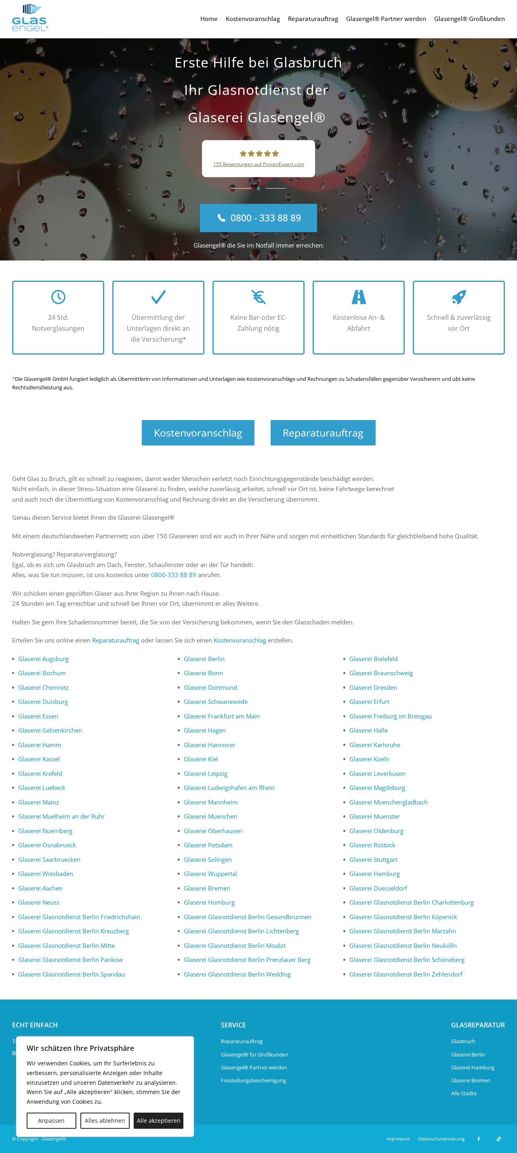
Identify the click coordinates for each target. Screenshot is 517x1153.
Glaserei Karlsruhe (374, 745)
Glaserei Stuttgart (373, 859)
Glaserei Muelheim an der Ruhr (61, 816)
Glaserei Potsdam (208, 845)
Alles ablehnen (105, 1120)
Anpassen (51, 1120)
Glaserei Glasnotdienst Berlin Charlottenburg (411, 902)
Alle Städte (464, 1093)
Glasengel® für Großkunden (254, 1054)
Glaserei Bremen (207, 888)
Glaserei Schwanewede (216, 701)
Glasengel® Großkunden (469, 19)
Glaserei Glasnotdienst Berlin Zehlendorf (405, 974)
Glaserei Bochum (42, 673)
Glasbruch (463, 1041)
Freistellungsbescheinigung (253, 1080)
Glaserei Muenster (374, 816)
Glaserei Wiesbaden (45, 873)
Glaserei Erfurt (369, 701)
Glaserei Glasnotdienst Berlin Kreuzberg (73, 931)
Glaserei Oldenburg (376, 831)
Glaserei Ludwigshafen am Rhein (229, 787)
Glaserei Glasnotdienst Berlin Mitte (66, 945)
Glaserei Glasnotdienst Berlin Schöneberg (406, 960)
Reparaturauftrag (313, 19)
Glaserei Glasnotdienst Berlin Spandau (71, 974)
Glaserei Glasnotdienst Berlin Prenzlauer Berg (247, 960)
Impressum (398, 1139)
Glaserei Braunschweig (381, 673)
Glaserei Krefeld (40, 773)
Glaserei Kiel (201, 759)
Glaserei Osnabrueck (47, 845)
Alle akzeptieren (159, 1120)
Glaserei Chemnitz (43, 687)
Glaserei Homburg (209, 902)
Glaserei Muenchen (210, 816)
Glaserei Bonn (203, 673)
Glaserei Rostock (372, 845)
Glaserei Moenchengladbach (388, 802)
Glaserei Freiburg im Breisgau (390, 716)
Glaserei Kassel (39, 759)
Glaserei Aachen (40, 888)
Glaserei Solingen (208, 859)
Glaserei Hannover (209, 745)
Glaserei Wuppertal (210, 873)
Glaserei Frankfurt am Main (222, 716)
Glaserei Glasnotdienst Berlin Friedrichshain (79, 917)
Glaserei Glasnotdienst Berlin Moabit (235, 945)
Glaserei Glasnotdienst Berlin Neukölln (403, 945)
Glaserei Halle (368, 730)
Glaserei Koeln (369, 759)
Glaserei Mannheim (211, 802)
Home (209, 19)
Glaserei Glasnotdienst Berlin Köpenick (403, 917)
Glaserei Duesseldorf (378, 888)
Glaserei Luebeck (41, 787)
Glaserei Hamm (39, 745)
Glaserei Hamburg (374, 873)
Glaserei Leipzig (205, 773)
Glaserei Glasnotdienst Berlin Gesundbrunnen (247, 917)
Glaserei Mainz (38, 802)
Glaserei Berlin (204, 659)
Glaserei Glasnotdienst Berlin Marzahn (402, 931)
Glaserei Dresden (373, 687)
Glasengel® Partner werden (386, 19)
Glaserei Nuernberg (45, 831)
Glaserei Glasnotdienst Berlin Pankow (70, 960)
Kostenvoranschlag (253, 19)
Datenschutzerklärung (441, 1139)
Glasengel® (54, 1139)
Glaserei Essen (38, 716)
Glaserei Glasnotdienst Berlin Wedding (237, 974)
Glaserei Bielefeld (373, 659)
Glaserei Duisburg (43, 701)
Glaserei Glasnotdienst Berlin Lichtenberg (241, 931)
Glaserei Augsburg (43, 659)
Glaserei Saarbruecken (49, 859)
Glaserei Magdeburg (377, 787)
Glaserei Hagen (205, 730)
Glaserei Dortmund (210, 687)
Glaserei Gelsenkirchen (50, 730)
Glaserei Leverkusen (377, 773)
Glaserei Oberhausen (213, 831)
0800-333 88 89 (173, 575)
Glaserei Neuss (38, 902)
